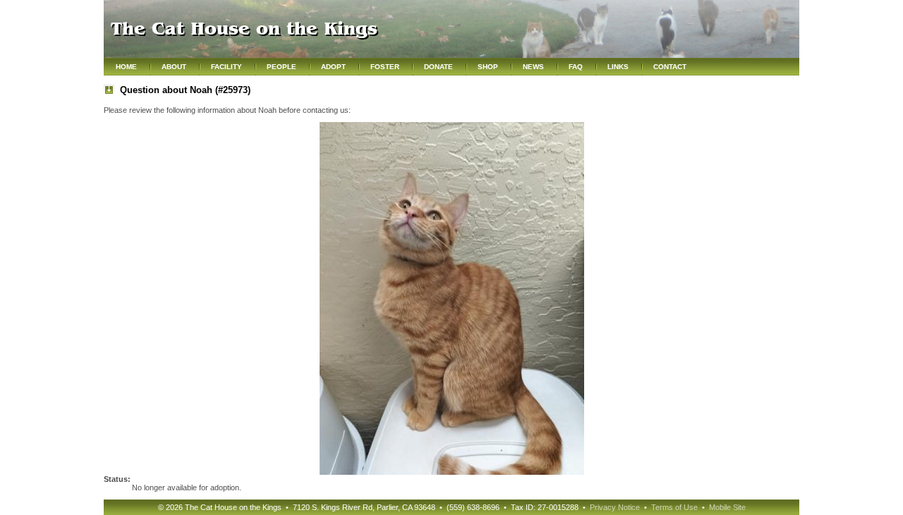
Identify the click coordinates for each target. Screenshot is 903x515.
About (174, 67)
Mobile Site (727, 507)
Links (618, 67)
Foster (384, 67)
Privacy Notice (615, 507)
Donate (438, 67)
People (281, 67)
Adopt (333, 67)
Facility (226, 67)
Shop (488, 67)
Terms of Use (674, 507)
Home (126, 67)
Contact (669, 67)
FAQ (576, 67)
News (533, 67)
